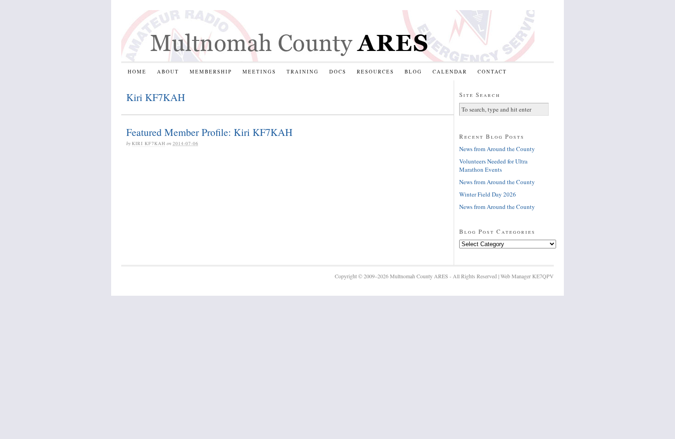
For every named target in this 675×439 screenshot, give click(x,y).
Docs (337, 71)
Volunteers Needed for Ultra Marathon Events (493, 165)
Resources (375, 71)
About (168, 71)
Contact (492, 71)
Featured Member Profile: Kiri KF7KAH (209, 132)
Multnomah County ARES (327, 36)
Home (137, 71)
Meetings (259, 71)
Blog (413, 71)
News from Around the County (497, 149)
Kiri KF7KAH (148, 143)
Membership (211, 71)
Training (303, 71)
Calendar (450, 71)
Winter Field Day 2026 (487, 194)
